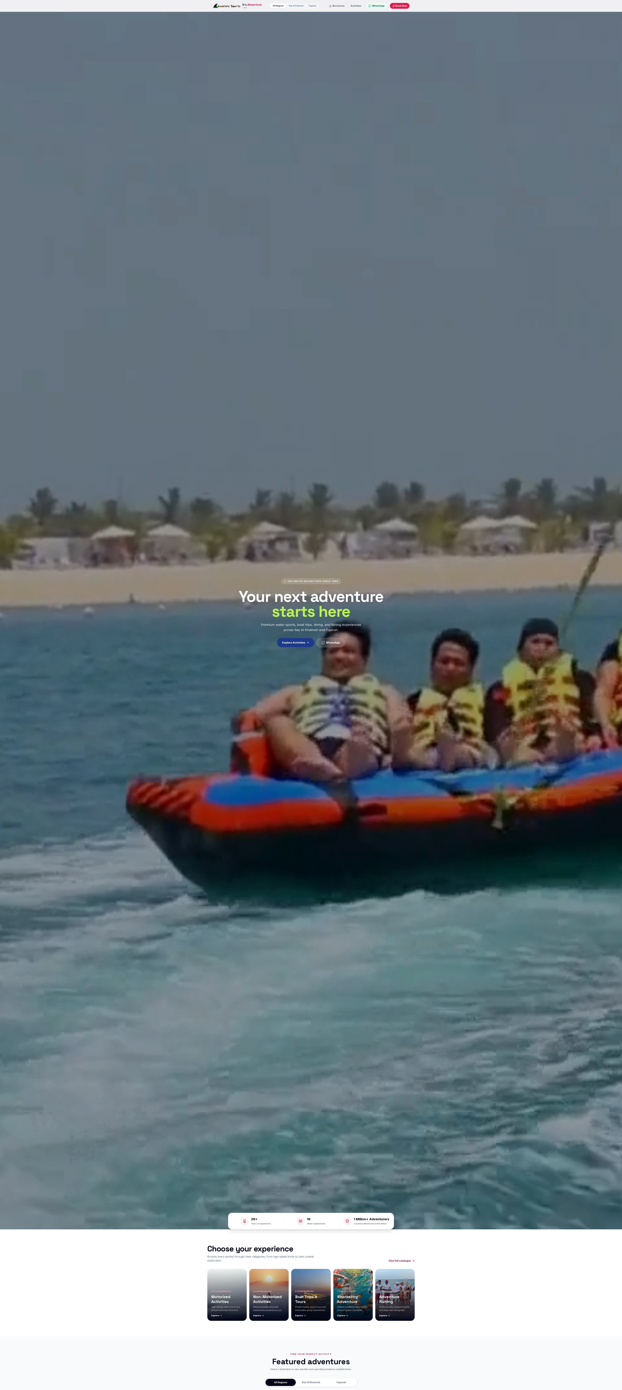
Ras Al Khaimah (296, 6)
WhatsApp (333, 642)
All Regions (278, 6)
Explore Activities (293, 642)
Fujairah (312, 6)
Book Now (401, 5)
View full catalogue (400, 1260)
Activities (356, 5)
